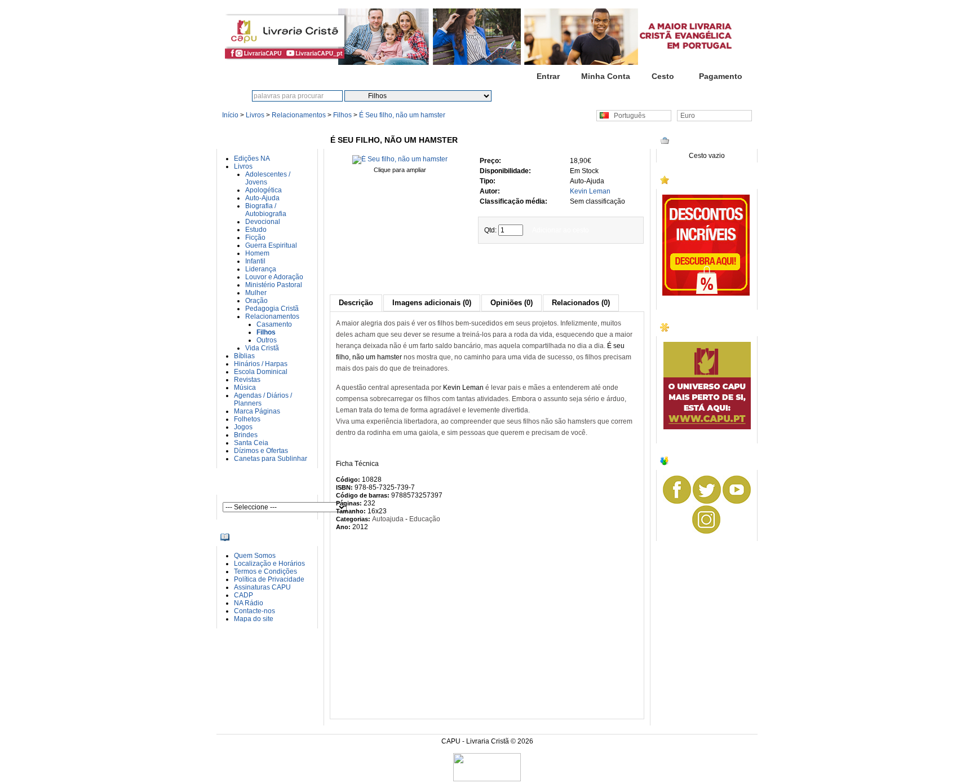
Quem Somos (255, 556)
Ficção (255, 237)
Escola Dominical (260, 372)
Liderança (260, 269)
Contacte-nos (254, 611)
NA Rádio (248, 603)
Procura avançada (571, 96)
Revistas (247, 380)
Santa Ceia (251, 443)
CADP (243, 595)
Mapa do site (253, 619)
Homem (257, 253)
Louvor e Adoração (274, 277)
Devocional (262, 222)
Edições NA (252, 158)
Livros (255, 115)
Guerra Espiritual (271, 245)
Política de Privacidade (269, 579)
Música (245, 388)
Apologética (263, 190)
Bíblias (244, 356)
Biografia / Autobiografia (265, 210)
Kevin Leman (590, 191)
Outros (266, 340)
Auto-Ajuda (262, 198)
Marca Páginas (257, 411)
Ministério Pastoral (273, 285)
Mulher (256, 293)
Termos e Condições (265, 571)
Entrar (548, 76)
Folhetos (247, 419)
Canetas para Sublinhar (270, 459)
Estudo (256, 230)
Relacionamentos (299, 115)
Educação (424, 519)
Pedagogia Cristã (272, 309)
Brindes (246, 435)
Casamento (274, 324)
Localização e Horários (269, 564)
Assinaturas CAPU (262, 587)
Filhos (342, 115)
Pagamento (720, 76)
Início (490, 76)
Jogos (243, 427)
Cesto (663, 76)
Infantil (255, 261)
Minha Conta (605, 76)
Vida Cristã (262, 348)
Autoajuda (388, 519)
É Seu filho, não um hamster (402, 115)
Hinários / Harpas (260, 364)
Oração (256, 301)
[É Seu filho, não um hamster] (400, 159)
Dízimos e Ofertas (261, 451)
